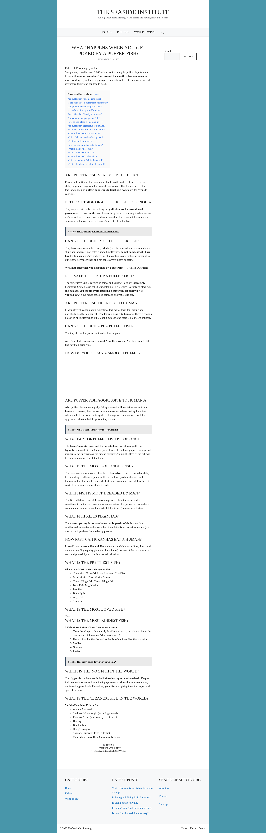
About (193, 828)
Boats (107, 32)
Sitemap (163, 804)
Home (184, 828)
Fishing (123, 32)
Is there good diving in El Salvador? (131, 797)
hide (97, 94)
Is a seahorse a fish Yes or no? (110, 751)
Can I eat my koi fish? (110, 748)
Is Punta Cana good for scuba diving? (132, 808)
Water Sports (144, 32)
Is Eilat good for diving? (125, 802)
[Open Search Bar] (162, 32)
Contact (163, 796)
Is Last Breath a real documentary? (130, 813)
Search (168, 51)
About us (164, 788)
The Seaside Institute (133, 12)
